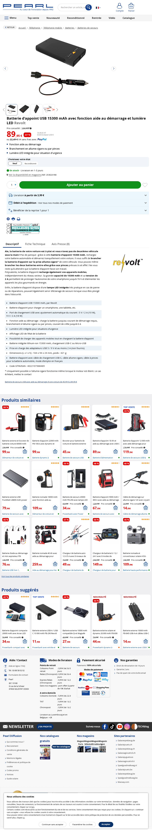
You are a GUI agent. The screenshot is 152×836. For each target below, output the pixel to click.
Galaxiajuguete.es (125, 757)
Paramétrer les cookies (82, 824)
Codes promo (13, 770)
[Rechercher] (88, 7)
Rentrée (96, 18)
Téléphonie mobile (52, 27)
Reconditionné (75, 18)
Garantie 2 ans (123, 669)
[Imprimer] (14, 218)
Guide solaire (12, 778)
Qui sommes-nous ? (15, 741)
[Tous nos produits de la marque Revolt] (128, 262)
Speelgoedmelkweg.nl (127, 765)
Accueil (22, 27)
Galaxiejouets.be (125, 769)
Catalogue (129, 18)
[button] (24, 174)
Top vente (33, 18)
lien (32, 807)
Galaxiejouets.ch (125, 744)
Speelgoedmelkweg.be (127, 777)
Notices (10, 774)
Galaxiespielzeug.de (126, 740)
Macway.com (123, 782)
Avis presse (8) (60, 244)
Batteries (70, 27)
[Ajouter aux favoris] (145, 185)
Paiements (89, 665)
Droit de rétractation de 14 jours (131, 665)
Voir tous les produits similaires (15, 576)
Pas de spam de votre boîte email (131, 673)
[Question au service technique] (19, 218)
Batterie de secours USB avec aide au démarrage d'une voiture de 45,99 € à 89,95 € (41, 381)
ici (24, 817)
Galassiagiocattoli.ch (127, 753)
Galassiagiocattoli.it (126, 761)
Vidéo (112, 18)
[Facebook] (9, 218)
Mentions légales (14, 758)
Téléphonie (34, 27)
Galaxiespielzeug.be (126, 773)
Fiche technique (35, 244)
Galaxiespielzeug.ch (126, 748)
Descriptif (12, 244)
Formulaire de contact (18, 675)
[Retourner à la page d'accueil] (28, 8)
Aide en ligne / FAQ (17, 666)
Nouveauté (53, 18)
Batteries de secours (87, 27)
